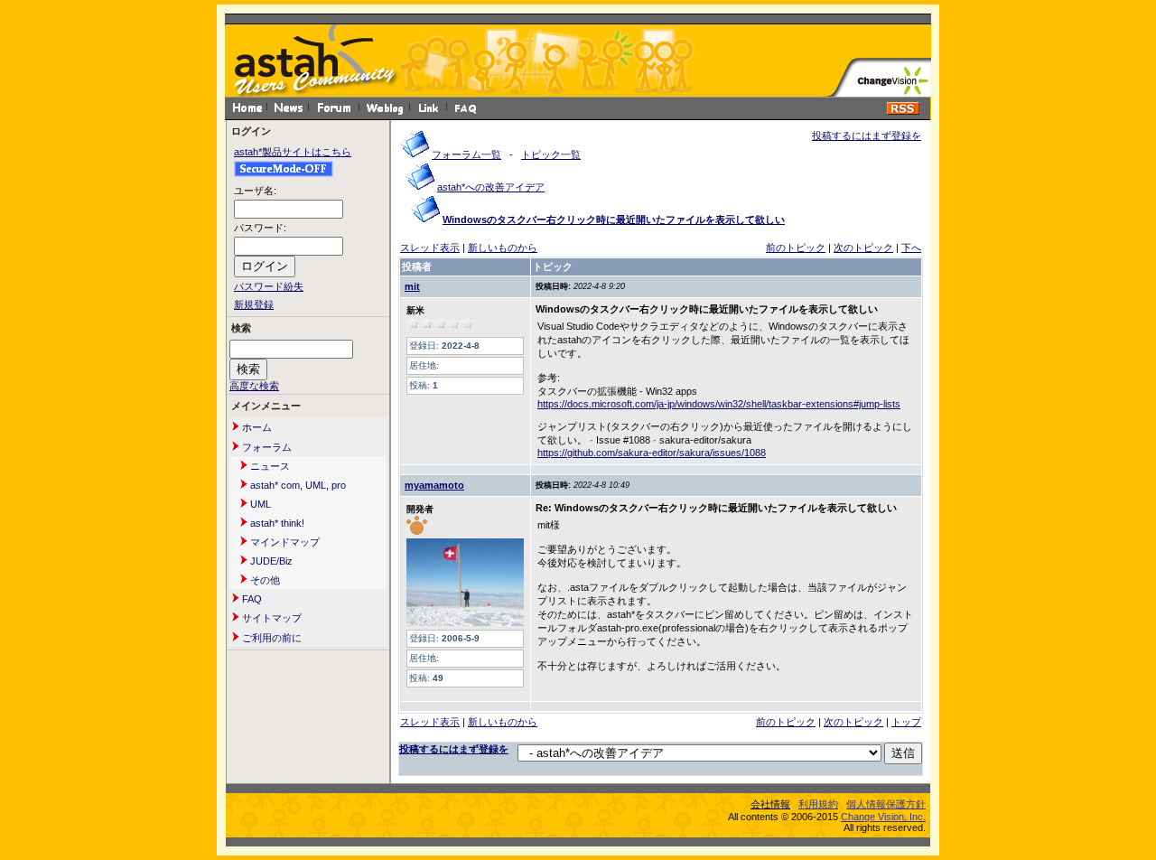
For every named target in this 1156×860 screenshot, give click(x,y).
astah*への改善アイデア (491, 187)
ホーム (255, 427)
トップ (906, 721)
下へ (911, 247)
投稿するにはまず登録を (866, 135)
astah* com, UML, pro (296, 485)
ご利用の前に (270, 637)
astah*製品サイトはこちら (292, 151)
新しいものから (502, 247)
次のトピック (863, 247)
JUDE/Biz (270, 561)
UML (259, 504)
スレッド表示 (430, 247)
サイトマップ (270, 617)
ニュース (268, 466)
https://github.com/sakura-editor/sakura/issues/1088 (651, 452)
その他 (263, 580)
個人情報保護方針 (886, 804)
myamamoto (434, 485)
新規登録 (254, 304)
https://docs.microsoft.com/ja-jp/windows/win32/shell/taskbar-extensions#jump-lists (718, 403)
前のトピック (795, 247)
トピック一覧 (551, 154)
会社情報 (770, 804)
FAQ (250, 599)
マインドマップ (283, 542)
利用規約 (818, 804)
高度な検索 (254, 385)
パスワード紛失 (268, 286)
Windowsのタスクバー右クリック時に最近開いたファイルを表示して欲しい (614, 219)
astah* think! (275, 523)
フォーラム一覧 (466, 154)
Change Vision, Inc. (883, 816)
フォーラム (265, 447)
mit (412, 286)
